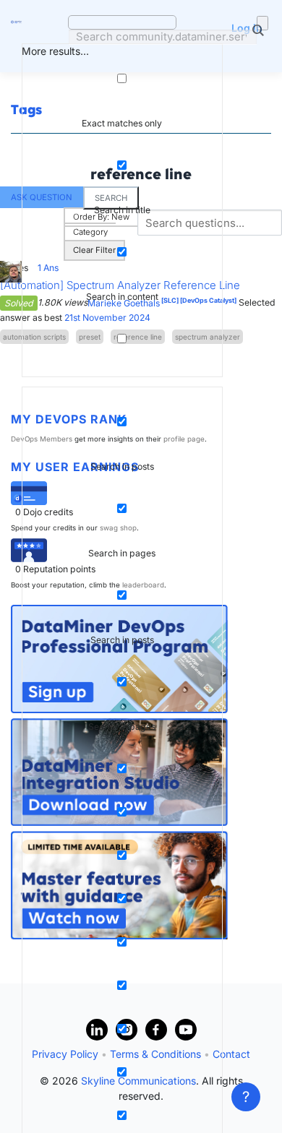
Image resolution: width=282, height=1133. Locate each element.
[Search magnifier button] (262, 23)
